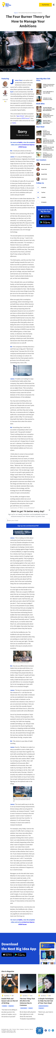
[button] (28, 511)
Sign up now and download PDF (28, 526)
